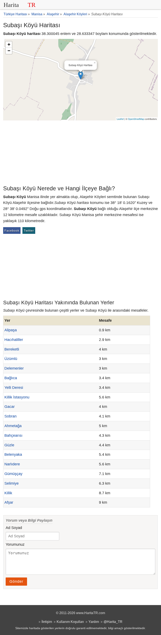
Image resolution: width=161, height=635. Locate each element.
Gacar (9, 407)
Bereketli (11, 349)
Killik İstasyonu (16, 397)
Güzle (9, 445)
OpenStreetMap (136, 118)
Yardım (93, 621)
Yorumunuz (15, 544)
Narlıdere (12, 464)
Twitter (29, 230)
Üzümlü (10, 359)
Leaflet (120, 118)
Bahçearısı (13, 435)
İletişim (47, 621)
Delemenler (14, 368)
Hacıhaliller (13, 340)
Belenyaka (13, 454)
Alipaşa (10, 330)
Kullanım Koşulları (70, 621)
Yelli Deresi (13, 387)
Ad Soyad (14, 528)
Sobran (10, 416)
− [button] (9, 50)
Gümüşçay (13, 474)
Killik (8, 493)
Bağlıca (10, 378)
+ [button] (9, 44)
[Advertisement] (80, 152)
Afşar (8, 502)
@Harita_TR (113, 621)
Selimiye (11, 483)
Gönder (16, 581)
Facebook (11, 230)
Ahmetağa (13, 426)
